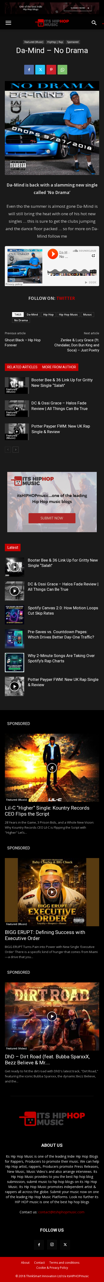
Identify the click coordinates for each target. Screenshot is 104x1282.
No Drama (21, 320)
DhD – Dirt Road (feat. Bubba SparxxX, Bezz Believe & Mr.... (47, 1060)
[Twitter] (40, 69)
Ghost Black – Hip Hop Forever (23, 342)
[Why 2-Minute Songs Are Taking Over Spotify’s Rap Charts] (14, 662)
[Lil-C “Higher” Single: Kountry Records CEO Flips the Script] (52, 768)
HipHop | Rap (55, 42)
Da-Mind (32, 314)
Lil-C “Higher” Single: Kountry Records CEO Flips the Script (47, 811)
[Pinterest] (51, 69)
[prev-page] (8, 450)
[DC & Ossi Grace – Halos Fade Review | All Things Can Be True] (17, 408)
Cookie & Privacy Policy (52, 1268)
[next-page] (16, 450)
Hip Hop (48, 314)
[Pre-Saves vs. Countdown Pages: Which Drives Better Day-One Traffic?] (14, 638)
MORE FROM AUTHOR (59, 367)
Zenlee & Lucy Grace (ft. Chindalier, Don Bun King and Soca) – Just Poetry (76, 345)
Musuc (87, 314)
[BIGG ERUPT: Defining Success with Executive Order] (52, 892)
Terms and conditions (64, 1263)
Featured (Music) (33, 42)
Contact (39, 1263)
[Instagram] (52, 1244)
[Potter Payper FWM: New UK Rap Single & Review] (17, 431)
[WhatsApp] (62, 69)
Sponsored (73, 42)
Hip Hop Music (68, 314)
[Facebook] (29, 69)
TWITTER (65, 298)
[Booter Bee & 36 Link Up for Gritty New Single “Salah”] (17, 385)
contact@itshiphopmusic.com (61, 1212)
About (25, 1263)
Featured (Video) (16, 1048)
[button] (8, 22)
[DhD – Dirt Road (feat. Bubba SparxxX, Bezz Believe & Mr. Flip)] (52, 1016)
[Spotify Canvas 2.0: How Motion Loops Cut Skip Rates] (14, 614)
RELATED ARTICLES (22, 367)
